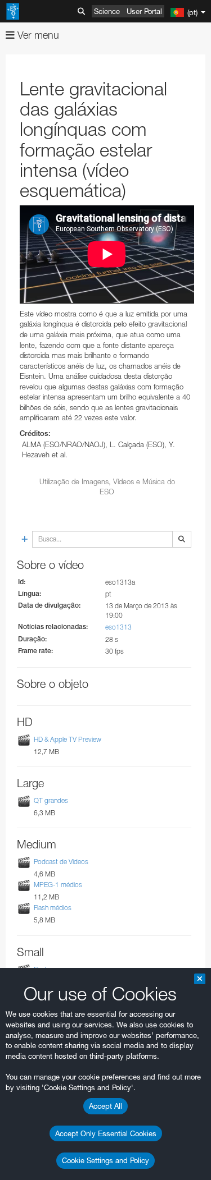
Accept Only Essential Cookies (105, 1133)
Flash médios (52, 908)
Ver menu (37, 35)
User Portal (144, 11)
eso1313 (118, 627)
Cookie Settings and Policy (105, 1160)
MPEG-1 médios (58, 884)
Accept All (105, 1105)
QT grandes (51, 800)
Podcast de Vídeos (61, 861)
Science (107, 11)
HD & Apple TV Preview (67, 739)
